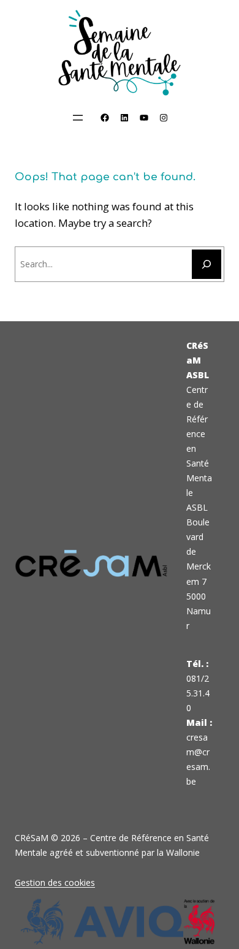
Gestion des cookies (55, 882)
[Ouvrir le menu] (77, 117)
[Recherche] (206, 264)
